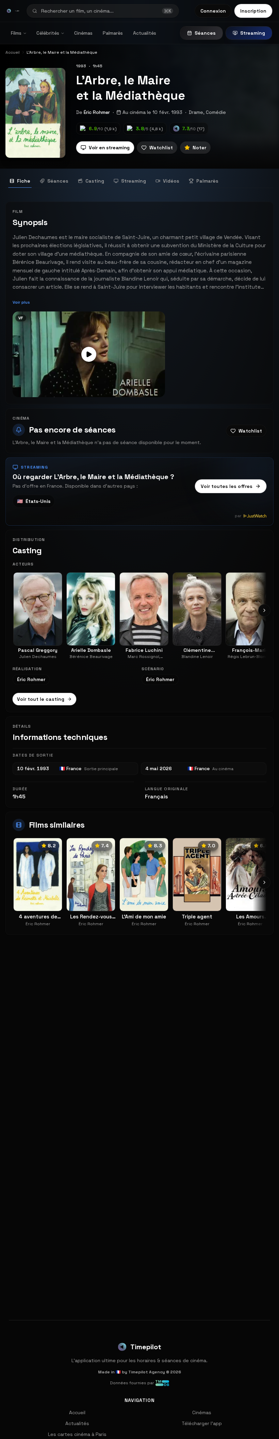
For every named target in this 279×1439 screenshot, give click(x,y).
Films (16, 33)
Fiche (23, 181)
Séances (205, 33)
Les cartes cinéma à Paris (77, 1434)
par (238, 516)
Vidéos (171, 181)
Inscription (253, 11)
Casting (94, 181)
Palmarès (113, 33)
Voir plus (21, 302)
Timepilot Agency (146, 1372)
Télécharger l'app (202, 1423)
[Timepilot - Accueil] (9, 10)
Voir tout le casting (40, 699)
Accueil (77, 1412)
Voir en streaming (109, 148)
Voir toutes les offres (226, 486)
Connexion (213, 11)
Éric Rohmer (97, 112)
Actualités (144, 33)
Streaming (252, 33)
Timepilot (145, 1346)
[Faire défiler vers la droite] (264, 610)
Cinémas (83, 33)
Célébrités (47, 33)
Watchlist (161, 148)
